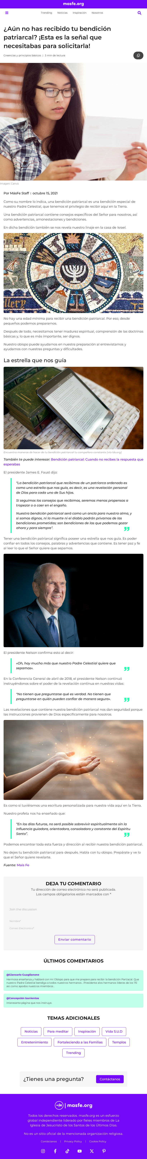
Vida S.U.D (114, 1031)
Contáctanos (49, 1141)
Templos (119, 1042)
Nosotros (97, 12)
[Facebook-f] (55, 1151)
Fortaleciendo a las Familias (80, 1042)
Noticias (62, 12)
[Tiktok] (67, 1151)
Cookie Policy (97, 1141)
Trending (46, 12)
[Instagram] (43, 1151)
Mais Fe (23, 865)
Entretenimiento (34, 1042)
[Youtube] (79, 1151)
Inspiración (79, 12)
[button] (7, 13)
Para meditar (57, 1031)
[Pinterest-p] (104, 1151)
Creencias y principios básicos (22, 55)
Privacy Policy (73, 1141)
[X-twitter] (91, 1151)
